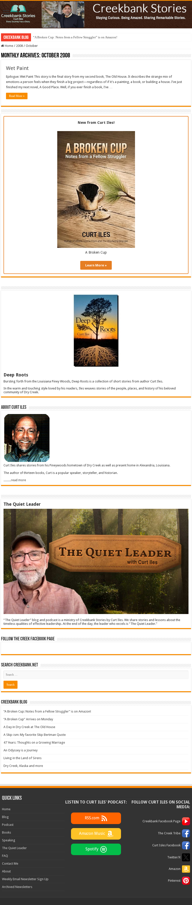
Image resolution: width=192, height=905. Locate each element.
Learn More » (96, 265)
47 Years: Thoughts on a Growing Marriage (34, 742)
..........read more (15, 480)
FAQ (5, 856)
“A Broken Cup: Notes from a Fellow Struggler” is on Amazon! (75, 37)
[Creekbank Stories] (96, 14)
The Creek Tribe (169, 833)
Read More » (16, 96)
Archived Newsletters (17, 887)
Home (8, 46)
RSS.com (92, 818)
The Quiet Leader (14, 848)
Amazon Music (92, 833)
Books (6, 832)
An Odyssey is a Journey (21, 750)
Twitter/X (173, 857)
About (6, 871)
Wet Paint (17, 68)
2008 (19, 46)
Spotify (92, 849)
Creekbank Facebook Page (161, 821)
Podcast (8, 825)
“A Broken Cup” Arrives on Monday (28, 719)
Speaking (8, 840)
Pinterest (174, 880)
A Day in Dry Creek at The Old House (29, 727)
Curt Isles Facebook (166, 845)
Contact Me (10, 863)
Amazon (174, 869)
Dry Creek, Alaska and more (23, 766)
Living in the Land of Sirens (23, 758)
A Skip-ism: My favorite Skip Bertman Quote (35, 735)
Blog (5, 817)
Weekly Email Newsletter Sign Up (25, 879)
